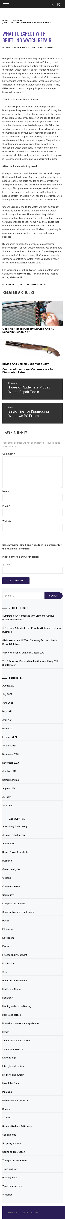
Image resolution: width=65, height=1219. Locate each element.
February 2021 (9, 737)
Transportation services (14, 1160)
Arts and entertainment (14, 835)
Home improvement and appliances (20, 1023)
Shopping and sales (12, 1143)
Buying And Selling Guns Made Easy (25, 363)
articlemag (46, 48)
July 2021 (7, 694)
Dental (5, 920)
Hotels (5, 1032)
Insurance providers (12, 1049)
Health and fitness (11, 989)
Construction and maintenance (18, 912)
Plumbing (7, 1092)
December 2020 (10, 754)
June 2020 (7, 805)
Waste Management (12, 1186)
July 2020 (7, 797)
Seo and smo (9, 1134)
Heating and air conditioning (16, 1006)
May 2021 (7, 711)
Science (6, 1117)
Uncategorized (9, 1177)
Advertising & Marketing (14, 826)
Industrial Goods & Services (16, 1040)
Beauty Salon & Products (15, 852)
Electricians (8, 937)
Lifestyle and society (13, 1066)
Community (8, 895)
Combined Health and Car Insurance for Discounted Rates (28, 371)
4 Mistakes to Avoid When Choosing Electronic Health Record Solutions (30, 642)
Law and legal (9, 1057)
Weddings (7, 1194)
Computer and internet (14, 903)
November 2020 (10, 762)
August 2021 (8, 685)
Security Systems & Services (17, 1126)
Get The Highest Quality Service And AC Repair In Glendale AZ (28, 330)
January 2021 (9, 745)
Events (5, 946)
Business (9, 285)
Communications (11, 886)
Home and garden (11, 1014)
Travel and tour (10, 1169)
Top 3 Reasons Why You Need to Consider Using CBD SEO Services (30, 663)
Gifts (4, 972)
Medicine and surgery (13, 1074)
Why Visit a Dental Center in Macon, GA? (23, 652)
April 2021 (7, 720)
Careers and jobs (11, 869)
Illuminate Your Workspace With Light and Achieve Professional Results (28, 617)
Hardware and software (14, 980)
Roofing (6, 1109)
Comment (8, 453)
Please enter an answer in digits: (20, 556)
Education (7, 929)
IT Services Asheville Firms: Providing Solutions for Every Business (31, 630)
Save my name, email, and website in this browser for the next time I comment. (32, 547)
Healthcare (8, 997)
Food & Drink (9, 963)
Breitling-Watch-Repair (33, 285)
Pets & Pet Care (10, 1083)
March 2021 (8, 728)
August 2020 (8, 788)
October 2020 (9, 771)
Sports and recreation (13, 1151)
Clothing (6, 877)
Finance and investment (14, 955)
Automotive (8, 843)
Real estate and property (15, 1100)
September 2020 (10, 780)
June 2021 (7, 702)
